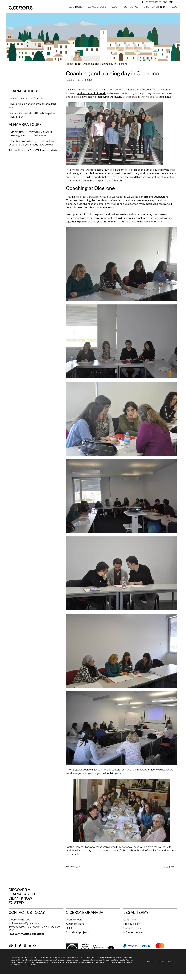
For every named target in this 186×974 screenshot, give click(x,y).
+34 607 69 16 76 (152, 2)
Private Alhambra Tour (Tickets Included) (33, 150)
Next (167, 867)
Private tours (74, 7)
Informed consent (133, 932)
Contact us (131, 7)
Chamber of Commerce (80, 181)
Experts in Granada (155, 7)
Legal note (129, 920)
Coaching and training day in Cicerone (105, 64)
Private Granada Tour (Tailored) (27, 98)
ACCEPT (149, 961)
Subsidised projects (77, 932)
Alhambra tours (75, 924)
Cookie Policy (40, 963)
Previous (75, 867)
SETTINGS (166, 961)
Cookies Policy (132, 928)
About (115, 7)
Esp (165, 2)
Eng (171, 2)
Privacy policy (131, 924)
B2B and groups (97, 7)
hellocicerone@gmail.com (24, 923)
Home (69, 64)
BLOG (174, 7)
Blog (78, 64)
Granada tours (74, 920)
